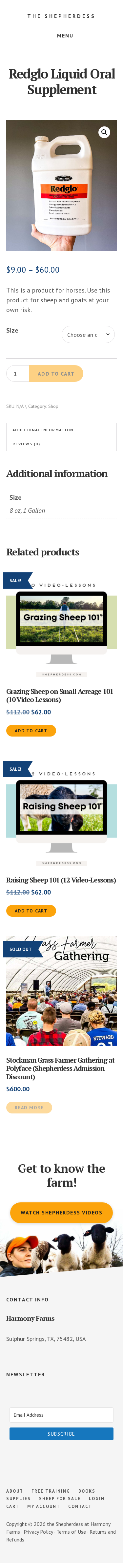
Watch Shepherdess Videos (61, 1212)
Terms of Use (71, 1531)
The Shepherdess (61, 16)
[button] (104, 132)
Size (12, 330)
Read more (29, 1108)
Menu (65, 35)
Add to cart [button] (31, 731)
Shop (53, 406)
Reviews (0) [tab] (26, 443)
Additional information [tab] (42, 429)
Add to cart (56, 373)
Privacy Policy (38, 1531)
